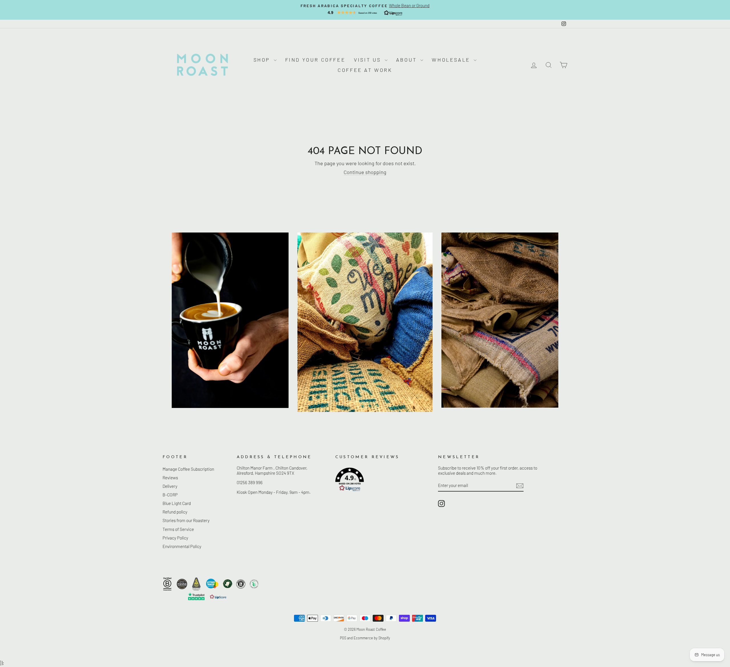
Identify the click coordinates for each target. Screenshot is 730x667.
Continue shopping (365, 172)
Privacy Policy (175, 537)
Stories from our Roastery (186, 520)
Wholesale (452, 59)
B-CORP (170, 494)
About (407, 59)
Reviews (170, 477)
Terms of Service (178, 529)
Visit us (368, 59)
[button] (365, 12)
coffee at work (365, 70)
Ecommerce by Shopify (372, 638)
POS (343, 638)
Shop (263, 59)
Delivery (170, 486)
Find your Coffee (315, 59)
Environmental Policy (182, 546)
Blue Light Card (177, 503)
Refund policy (175, 511)
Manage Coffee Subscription (188, 469)
